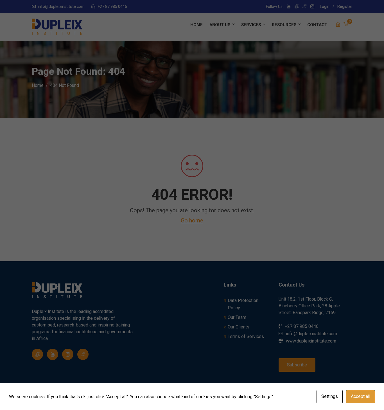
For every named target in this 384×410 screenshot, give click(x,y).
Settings (329, 396)
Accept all (360, 396)
